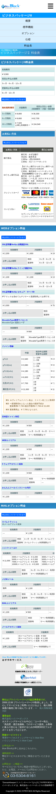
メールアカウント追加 (11, 627)
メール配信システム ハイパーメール (28, 678)
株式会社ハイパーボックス (15, 718)
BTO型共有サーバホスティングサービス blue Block (10, 6)
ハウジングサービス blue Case (17, 740)
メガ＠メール (7, 579)
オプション (28, 33)
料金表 (28, 45)
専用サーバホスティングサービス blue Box (23, 738)
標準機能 (28, 27)
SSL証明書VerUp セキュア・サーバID (18, 292)
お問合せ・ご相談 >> (12, 764)
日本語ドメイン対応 (10, 416)
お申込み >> (8, 745)
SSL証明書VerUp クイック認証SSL (17, 268)
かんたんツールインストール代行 (16, 488)
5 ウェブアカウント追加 (12, 464)
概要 (28, 20)
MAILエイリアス (9, 603)
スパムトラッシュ (9, 522)
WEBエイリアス (9, 440)
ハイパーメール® (9, 548)
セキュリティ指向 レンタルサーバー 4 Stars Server (28, 667)
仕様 (28, 39)
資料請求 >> (8, 753)
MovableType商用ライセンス (15, 320)
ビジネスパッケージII (17, 15)
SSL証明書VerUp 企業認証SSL (15, 244)
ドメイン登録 (7, 346)
